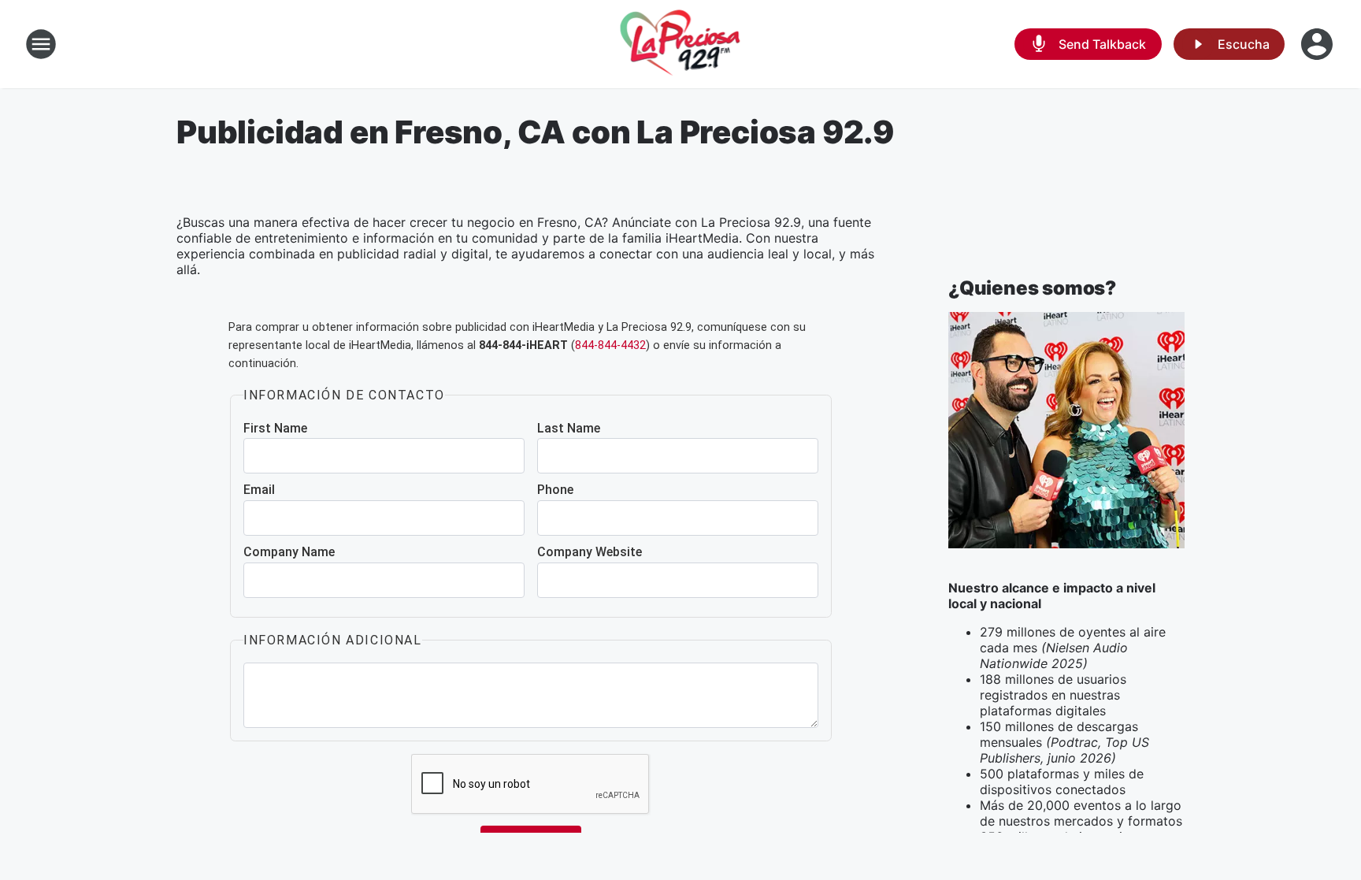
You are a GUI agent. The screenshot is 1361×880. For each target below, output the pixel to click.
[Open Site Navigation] (41, 44)
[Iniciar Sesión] (1318, 44)
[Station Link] (681, 44)
